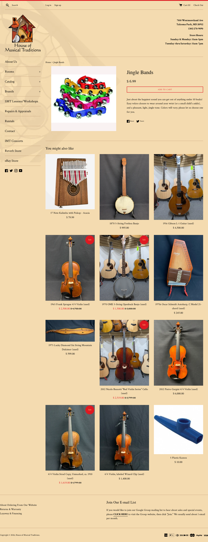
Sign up (57, 5)
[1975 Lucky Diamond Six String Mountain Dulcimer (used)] (70, 331)
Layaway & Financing (11, 513)
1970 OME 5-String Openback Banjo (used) (124, 304)
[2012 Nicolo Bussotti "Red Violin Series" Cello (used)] (124, 352)
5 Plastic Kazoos (178, 458)
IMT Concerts (14, 141)
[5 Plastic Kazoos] (178, 429)
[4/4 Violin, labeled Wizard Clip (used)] (124, 438)
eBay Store (11, 161)
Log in (48, 5)
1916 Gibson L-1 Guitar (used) (178, 223)
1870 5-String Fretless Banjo (124, 223)
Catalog (23, 81)
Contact (10, 131)
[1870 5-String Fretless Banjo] (124, 187)
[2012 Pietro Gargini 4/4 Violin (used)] (178, 352)
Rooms (23, 71)
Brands (23, 91)
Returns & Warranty (10, 509)
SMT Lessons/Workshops (21, 101)
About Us (11, 62)
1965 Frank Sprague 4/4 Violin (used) (70, 304)
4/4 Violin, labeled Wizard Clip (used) (124, 474)
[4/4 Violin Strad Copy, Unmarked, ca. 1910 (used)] (70, 438)
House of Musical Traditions (27, 535)
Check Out (198, 5)
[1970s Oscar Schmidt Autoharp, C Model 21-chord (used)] (178, 268)
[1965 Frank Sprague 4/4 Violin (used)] (70, 268)
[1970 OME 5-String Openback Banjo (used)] (124, 268)
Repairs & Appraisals (18, 111)
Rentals (9, 121)
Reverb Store (13, 151)
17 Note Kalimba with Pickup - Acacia (70, 213)
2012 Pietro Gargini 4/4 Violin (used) (178, 389)
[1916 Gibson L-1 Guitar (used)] (178, 187)
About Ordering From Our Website (18, 505)
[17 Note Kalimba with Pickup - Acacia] (70, 181)
